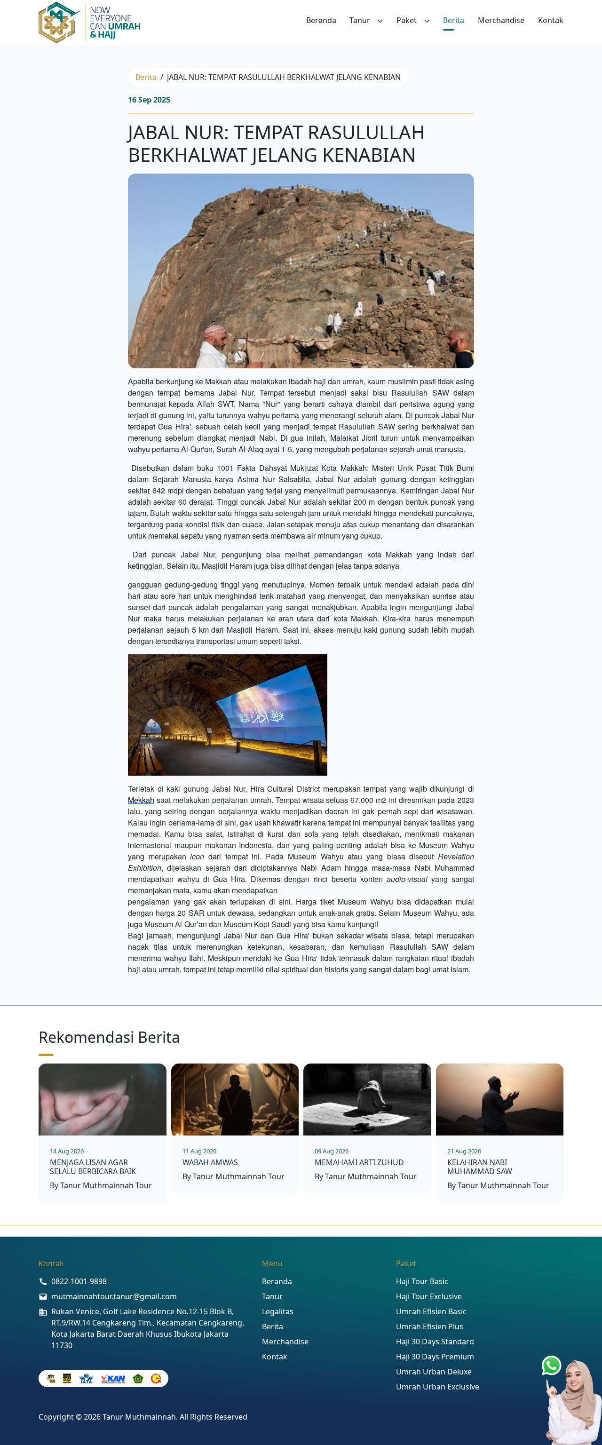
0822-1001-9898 (79, 1281)
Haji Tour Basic (422, 1281)
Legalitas (277, 1311)
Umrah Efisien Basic (431, 1311)
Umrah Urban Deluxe (434, 1371)
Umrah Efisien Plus (429, 1326)
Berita (453, 20)
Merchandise (501, 20)
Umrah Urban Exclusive (437, 1386)
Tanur (359, 20)
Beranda (321, 20)
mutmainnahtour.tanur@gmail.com (114, 1296)
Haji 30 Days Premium (435, 1356)
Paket (406, 20)
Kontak (550, 20)
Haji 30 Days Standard (435, 1341)
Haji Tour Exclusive (429, 1296)
